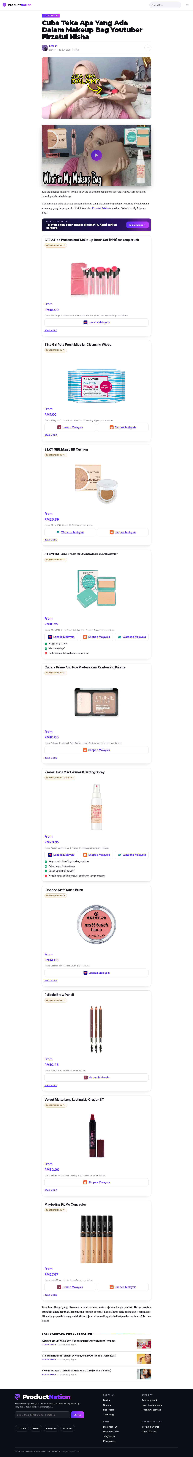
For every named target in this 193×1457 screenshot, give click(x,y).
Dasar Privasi (149, 1431)
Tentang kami (149, 1400)
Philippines (109, 1441)
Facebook (68, 1428)
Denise (53, 46)
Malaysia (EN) (110, 1426)
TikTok (36, 1428)
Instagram (51, 1428)
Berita (106, 1400)
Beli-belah (108, 1409)
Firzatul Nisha (100, 208)
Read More (50, 330)
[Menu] (187, 5)
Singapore (109, 1436)
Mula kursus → (137, 225)
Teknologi (108, 1414)
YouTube (21, 1428)
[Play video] (96, 155)
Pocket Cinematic (151, 1409)
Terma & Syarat (150, 1426)
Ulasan (107, 1405)
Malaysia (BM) (111, 1431)
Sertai (77, 1415)
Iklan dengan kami (152, 1405)
